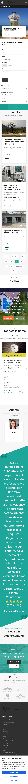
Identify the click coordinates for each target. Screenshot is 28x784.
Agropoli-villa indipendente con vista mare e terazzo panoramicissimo (13, 29)
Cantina (5, 724)
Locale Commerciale (8, 741)
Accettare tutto (14, 772)
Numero (4, 62)
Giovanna (14, 432)
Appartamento (6, 719)
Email (3, 56)
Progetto (5, 748)
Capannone (6, 726)
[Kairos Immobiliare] (14, 3)
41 (6, 266)
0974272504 (6, 6)
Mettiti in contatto (14, 662)
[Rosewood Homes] (20, 697)
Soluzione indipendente (9, 752)
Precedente (15, 257)
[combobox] (4, 65)
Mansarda (5, 743)
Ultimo (14, 271)
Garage (4, 736)
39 (16, 261)
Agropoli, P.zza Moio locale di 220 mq (13, 232)
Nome (3, 50)
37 (6, 261)
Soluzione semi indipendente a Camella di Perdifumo (13, 187)
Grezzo (4, 738)
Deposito (5, 731)
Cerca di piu (14, 666)
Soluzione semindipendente (10, 755)
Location (3, 99)
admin (11, 400)
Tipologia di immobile (7, 92)
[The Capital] (7, 698)
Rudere (4, 750)
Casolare (5, 729)
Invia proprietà (8, 318)
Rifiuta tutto (14, 780)
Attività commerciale (8, 722)
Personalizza (14, 776)
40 (22, 261)
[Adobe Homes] (7, 690)
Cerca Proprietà (19, 318)
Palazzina (5, 745)
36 (22, 257)
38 (11, 261)
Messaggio (5, 69)
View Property (14, 133)
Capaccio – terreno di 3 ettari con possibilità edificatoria (14, 142)
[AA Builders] (20, 690)
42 (11, 266)
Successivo (19, 266)
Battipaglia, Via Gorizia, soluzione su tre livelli (13, 361)
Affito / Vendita (5, 86)
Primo (6, 257)
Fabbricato (5, 734)
